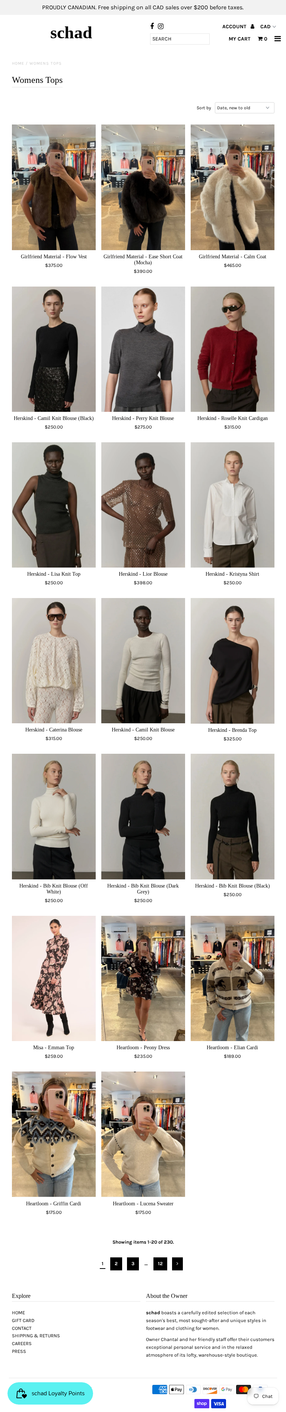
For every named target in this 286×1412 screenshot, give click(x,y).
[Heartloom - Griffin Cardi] (54, 1134)
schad (71, 32)
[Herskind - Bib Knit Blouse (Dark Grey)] (143, 816)
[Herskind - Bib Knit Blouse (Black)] (232, 816)
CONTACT (22, 1328)
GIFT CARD (23, 1320)
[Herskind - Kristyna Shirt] (232, 505)
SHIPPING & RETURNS (36, 1335)
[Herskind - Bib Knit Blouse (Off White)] (54, 816)
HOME (18, 1312)
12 (160, 1263)
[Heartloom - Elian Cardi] (232, 978)
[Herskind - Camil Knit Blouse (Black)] (54, 349)
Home (18, 63)
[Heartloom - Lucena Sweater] (143, 1134)
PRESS (19, 1351)
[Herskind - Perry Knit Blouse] (143, 349)
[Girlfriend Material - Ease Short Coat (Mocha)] (143, 187)
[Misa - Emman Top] (54, 978)
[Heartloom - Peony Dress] (143, 978)
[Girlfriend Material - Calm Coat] (232, 187)
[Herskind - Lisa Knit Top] (54, 505)
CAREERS (22, 1343)
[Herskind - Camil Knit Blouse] (143, 660)
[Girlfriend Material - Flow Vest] (54, 187)
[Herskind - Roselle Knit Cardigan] (232, 349)
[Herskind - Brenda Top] (232, 661)
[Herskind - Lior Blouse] (143, 505)
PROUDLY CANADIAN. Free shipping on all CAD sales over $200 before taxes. (143, 7)
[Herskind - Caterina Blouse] (54, 660)
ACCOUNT (235, 26)
